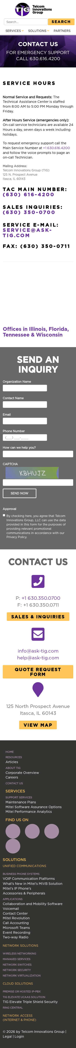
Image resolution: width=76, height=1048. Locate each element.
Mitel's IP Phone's (17, 888)
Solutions (37, 30)
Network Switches (17, 964)
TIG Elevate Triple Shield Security (30, 1002)
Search (61, 21)
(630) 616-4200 (29, 194)
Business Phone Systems (21, 873)
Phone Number (14, 431)
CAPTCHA (10, 464)
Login (19, 1036)
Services (14, 30)
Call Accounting (16, 923)
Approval (9, 508)
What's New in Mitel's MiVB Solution (32, 883)
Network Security (17, 970)
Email (7, 414)
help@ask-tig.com (38, 657)
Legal (7, 1036)
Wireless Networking (19, 953)
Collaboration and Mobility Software (33, 904)
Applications (13, 899)
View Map (38, 725)
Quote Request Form (38, 672)
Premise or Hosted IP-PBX (22, 991)
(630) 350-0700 (29, 212)
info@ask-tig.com (38, 650)
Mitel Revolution (16, 918)
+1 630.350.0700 (41, 597)
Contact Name (13, 398)
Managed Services (16, 959)
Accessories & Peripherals (24, 893)
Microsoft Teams (16, 927)
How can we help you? (19, 447)
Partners (62, 30)
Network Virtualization (22, 975)
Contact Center (15, 913)
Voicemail (11, 908)
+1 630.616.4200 (56, 148)
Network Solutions (20, 945)
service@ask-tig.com (27, 232)
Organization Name (17, 381)
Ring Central (13, 1007)
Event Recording (16, 932)
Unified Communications (24, 866)
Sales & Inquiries (38, 616)
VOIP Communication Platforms (29, 878)
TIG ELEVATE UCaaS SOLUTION (24, 997)
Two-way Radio (15, 937)
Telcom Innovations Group (42, 9)
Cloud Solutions (18, 983)
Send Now (19, 493)
